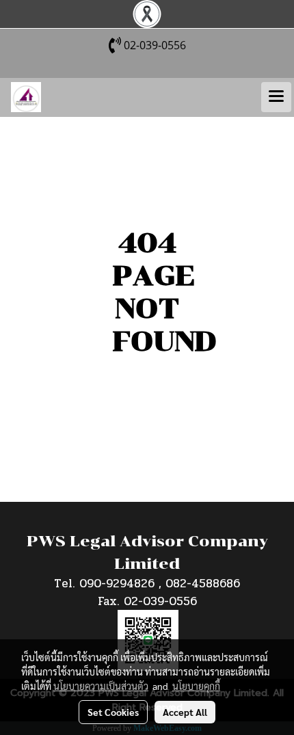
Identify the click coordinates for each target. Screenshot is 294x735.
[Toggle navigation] (276, 97)
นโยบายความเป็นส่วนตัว (100, 686)
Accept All (185, 712)
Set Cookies (113, 712)
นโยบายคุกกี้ (196, 686)
